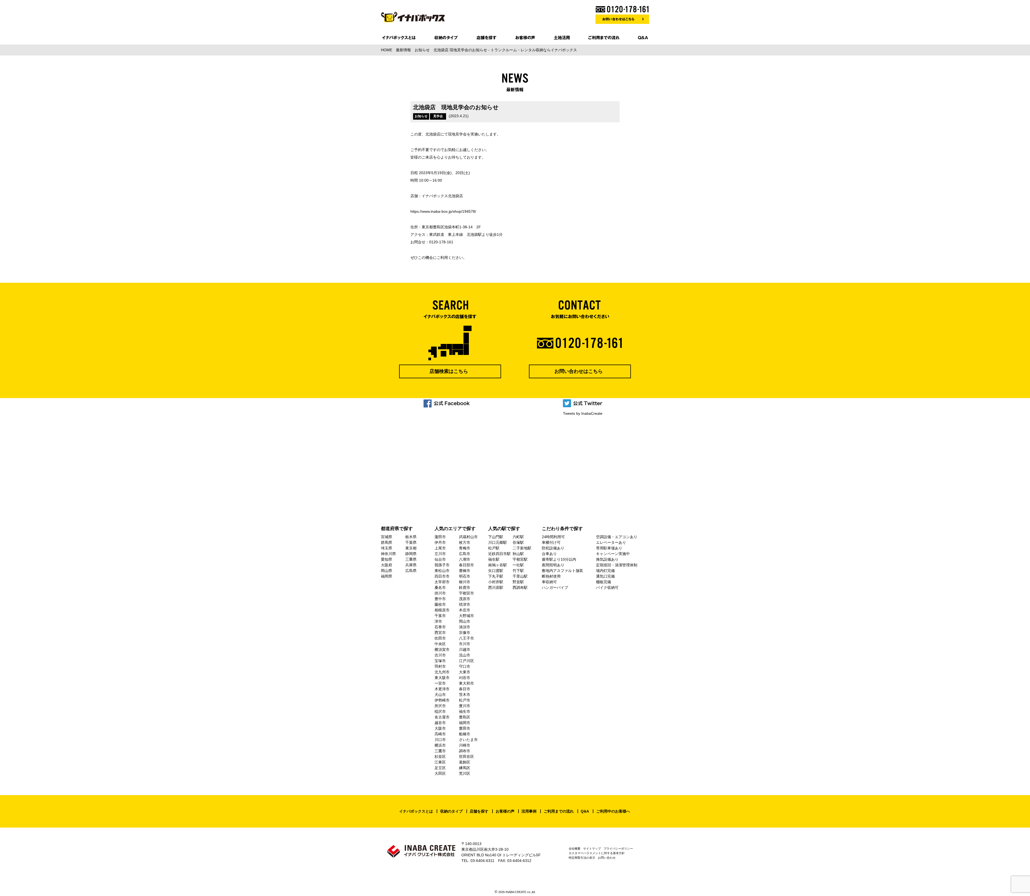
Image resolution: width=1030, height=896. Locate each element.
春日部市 (466, 565)
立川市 (440, 554)
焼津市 (464, 604)
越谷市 (440, 723)
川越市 (464, 649)
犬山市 (440, 694)
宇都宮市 (466, 593)
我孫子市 (442, 565)
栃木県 (411, 537)
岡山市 (464, 621)
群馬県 (386, 542)
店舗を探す (479, 811)
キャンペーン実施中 (613, 554)
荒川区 (464, 773)
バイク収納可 (607, 587)
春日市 (464, 689)
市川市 (464, 644)
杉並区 (440, 756)
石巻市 (440, 627)
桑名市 (440, 587)
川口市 (440, 739)
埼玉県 (386, 548)
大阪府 (386, 565)
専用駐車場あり (609, 548)
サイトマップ (592, 848)
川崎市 (464, 745)
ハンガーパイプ (555, 587)
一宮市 (440, 683)
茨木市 (464, 694)
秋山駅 (518, 554)
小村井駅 (495, 582)
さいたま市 (468, 739)
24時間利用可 (553, 537)
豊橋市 (464, 570)
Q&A (585, 811)
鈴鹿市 (464, 587)
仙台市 (440, 559)
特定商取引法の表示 (582, 857)
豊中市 (440, 599)
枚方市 (464, 542)
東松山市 (442, 570)
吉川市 (440, 655)
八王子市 (466, 638)
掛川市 (440, 593)
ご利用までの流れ (559, 811)
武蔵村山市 (468, 537)
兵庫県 (411, 565)
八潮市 (464, 559)
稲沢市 (440, 711)
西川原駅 (495, 587)
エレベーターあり (611, 542)
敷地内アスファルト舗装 (562, 570)
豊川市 (464, 706)
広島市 (464, 554)
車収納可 (549, 582)
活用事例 (528, 811)
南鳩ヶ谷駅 (497, 565)
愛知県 (386, 559)
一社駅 (518, 565)
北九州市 (442, 672)
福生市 (464, 711)
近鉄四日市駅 (499, 554)
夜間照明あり (553, 565)
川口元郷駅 (497, 542)
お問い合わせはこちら (578, 371)
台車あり (549, 554)
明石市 (464, 576)
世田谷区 (466, 756)
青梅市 (464, 548)
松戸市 (464, 700)
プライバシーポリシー (618, 848)
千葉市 (440, 616)
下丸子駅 (495, 576)
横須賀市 (442, 649)
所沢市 (440, 706)
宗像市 (464, 632)
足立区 (440, 768)
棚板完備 (603, 582)
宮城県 (386, 537)
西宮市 (440, 632)
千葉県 (411, 542)
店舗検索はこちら (448, 371)
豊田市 (464, 728)
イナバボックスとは (416, 811)
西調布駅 (520, 587)
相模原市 (442, 610)
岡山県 (386, 570)
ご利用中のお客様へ (613, 811)
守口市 (464, 666)
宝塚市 (440, 661)
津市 (438, 621)
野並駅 (518, 582)
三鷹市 (440, 751)
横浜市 (440, 745)
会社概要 (574, 848)
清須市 (464, 627)
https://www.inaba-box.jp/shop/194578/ (443, 211)
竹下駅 (518, 570)
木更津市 (442, 689)
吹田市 (440, 638)
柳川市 (464, 582)
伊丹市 (440, 542)
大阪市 (440, 728)
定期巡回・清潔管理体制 (616, 565)
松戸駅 (493, 548)
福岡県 (386, 576)
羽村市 (440, 666)
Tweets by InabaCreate (582, 413)
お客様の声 (505, 811)
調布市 (464, 751)
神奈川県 (388, 554)
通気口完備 (605, 576)
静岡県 (411, 554)
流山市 (464, 655)
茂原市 (464, 599)
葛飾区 (464, 762)
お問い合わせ (607, 857)
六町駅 (518, 537)
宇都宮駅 (520, 559)
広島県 (411, 570)
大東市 (464, 672)
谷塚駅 (518, 542)
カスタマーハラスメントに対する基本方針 (597, 853)
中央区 (440, 644)
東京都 (411, 548)
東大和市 (466, 683)
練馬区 (464, 768)
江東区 (440, 762)
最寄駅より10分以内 (559, 559)
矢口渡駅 (495, 570)
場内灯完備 (605, 570)
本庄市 (464, 610)
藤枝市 (440, 604)
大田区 (440, 773)
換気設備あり (607, 559)
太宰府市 (442, 582)
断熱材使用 (551, 576)
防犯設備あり (553, 548)
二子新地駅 (522, 548)
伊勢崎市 (442, 700)
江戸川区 (466, 661)
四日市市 (442, 576)
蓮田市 (440, 537)
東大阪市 (442, 677)
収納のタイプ (451, 811)
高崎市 (440, 734)
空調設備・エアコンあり (616, 537)
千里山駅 (520, 576)
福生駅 (493, 559)
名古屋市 (442, 717)
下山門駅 (495, 537)
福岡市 (464, 723)
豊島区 (464, 717)
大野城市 (466, 616)
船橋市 (464, 734)
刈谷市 (464, 677)
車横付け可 (551, 542)
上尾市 (440, 548)
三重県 (411, 559)
